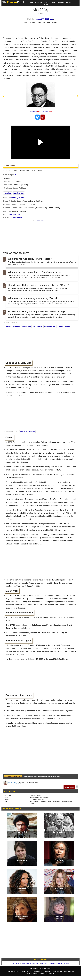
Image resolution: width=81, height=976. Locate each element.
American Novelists (27, 432)
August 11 (40, 19)
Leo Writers (26, 326)
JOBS (72, 971)
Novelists (33, 111)
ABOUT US (67, 971)
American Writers (63, 326)
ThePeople (13, 2)
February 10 (15, 197)
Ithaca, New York (14, 214)
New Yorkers (17, 217)
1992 (22, 197)
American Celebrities (12, 326)
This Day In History (14, 971)
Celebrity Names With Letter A (30, 963)
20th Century (16, 963)
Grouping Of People (37, 968)
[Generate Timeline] (13, 776)
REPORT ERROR (69, 787)
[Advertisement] (39, 29)
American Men (18, 193)
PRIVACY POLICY (47, 971)
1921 (47, 19)
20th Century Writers (47, 963)
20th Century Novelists (62, 963)
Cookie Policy (35, 971)
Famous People (34, 974)
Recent (48, 968)
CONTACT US (57, 971)
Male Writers (37, 326)
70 (15, 175)
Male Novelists (49, 326)
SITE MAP (25, 971)
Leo (51, 19)
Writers (45, 111)
